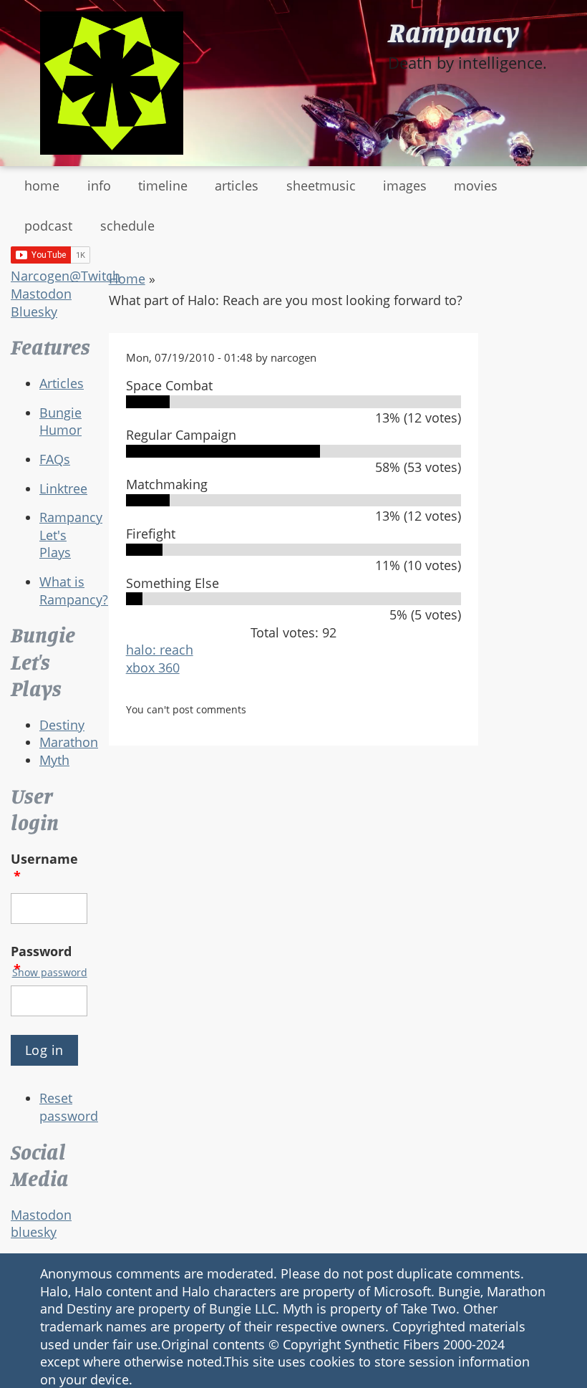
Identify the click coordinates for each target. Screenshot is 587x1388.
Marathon (68, 742)
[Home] (111, 83)
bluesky (34, 1231)
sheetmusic (321, 185)
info (99, 185)
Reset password (68, 1106)
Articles (61, 383)
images (405, 185)
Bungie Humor (60, 421)
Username (44, 867)
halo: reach (159, 649)
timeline (163, 185)
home (41, 185)
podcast (48, 225)
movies (476, 185)
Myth (54, 759)
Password (41, 960)
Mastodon (41, 293)
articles (236, 185)
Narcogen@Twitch (65, 275)
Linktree (63, 488)
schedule (127, 225)
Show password (49, 972)
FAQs (54, 459)
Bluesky (34, 311)
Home (127, 278)
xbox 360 (153, 667)
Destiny (61, 724)
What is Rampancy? (73, 590)
